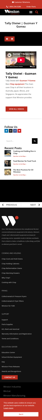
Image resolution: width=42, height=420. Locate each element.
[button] (30, 12)
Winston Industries (12, 386)
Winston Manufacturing (14, 395)
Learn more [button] (8, 408)
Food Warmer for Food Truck (24, 161)
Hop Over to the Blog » (19, 156)
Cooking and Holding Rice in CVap (24, 152)
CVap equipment (17, 84)
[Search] (35, 141)
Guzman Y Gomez (27, 80)
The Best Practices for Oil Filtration (23, 171)
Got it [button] (21, 414)
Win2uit (7, 391)
